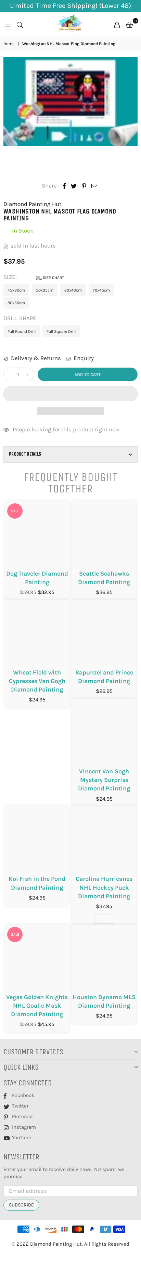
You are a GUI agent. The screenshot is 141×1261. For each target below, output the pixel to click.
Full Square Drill (61, 331)
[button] (70, 393)
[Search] (20, 24)
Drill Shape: (21, 318)
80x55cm (16, 302)
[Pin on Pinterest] (84, 186)
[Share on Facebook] (64, 186)
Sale (15, 511)
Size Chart (53, 277)
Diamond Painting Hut (32, 204)
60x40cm (73, 290)
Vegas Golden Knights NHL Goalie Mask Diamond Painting (37, 1005)
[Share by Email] (94, 186)
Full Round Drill (22, 331)
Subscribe (21, 1205)
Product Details (25, 454)
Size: (33, 276)
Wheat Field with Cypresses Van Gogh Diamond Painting (37, 681)
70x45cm (101, 290)
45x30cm (16, 290)
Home (8, 43)
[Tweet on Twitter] (74, 186)
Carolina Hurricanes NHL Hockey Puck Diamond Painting (104, 887)
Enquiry (83, 358)
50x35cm (44, 290)
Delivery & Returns (35, 358)
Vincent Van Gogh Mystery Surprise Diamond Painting (104, 780)
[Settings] (117, 24)
